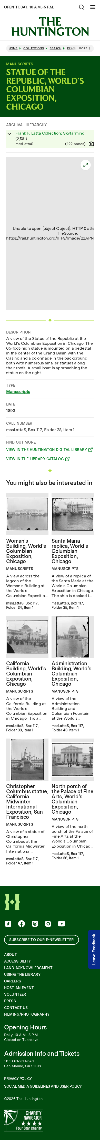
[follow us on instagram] (47, 924)
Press (10, 1001)
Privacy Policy (18, 1079)
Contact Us (16, 1008)
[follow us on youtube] (61, 924)
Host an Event (19, 988)
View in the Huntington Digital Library (46, 450)
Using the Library (22, 974)
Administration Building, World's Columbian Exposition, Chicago (71, 673)
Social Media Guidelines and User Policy (43, 1086)
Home (13, 48)
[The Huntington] (50, 26)
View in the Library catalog (35, 459)
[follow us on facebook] (21, 924)
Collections (33, 48)
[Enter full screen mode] (86, 165)
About (10, 955)
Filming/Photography (26, 1014)
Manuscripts (18, 391)
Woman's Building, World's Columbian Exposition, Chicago (26, 551)
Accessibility (17, 961)
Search (56, 48)
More (83, 48)
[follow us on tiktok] (7, 924)
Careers (12, 981)
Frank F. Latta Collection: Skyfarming (50, 133)
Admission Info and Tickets (41, 1053)
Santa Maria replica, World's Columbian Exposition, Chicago (70, 551)
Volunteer (15, 994)
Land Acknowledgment (28, 968)
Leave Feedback (94, 949)
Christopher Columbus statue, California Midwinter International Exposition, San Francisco (27, 801)
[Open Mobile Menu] (93, 7)
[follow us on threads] (34, 924)
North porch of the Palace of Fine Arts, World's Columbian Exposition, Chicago (72, 799)
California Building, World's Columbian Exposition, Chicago (26, 673)
